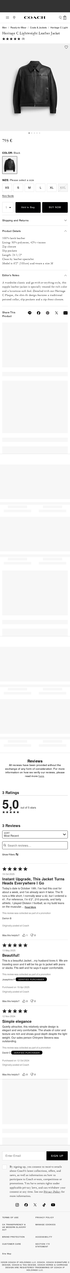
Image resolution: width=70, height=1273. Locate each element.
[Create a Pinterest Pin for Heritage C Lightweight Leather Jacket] (45, 313)
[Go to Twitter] (35, 1204)
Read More (30, 907)
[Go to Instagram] (17, 1204)
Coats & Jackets (38, 27)
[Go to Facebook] (26, 1204)
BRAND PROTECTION (13, 1237)
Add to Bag (28, 207)
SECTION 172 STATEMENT (42, 1245)
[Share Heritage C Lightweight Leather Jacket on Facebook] (36, 313)
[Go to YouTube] (53, 1204)
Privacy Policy (52, 1192)
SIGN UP (57, 1155)
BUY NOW (55, 207)
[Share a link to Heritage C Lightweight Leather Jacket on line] (27, 313)
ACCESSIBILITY (43, 1237)
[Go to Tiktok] (44, 1204)
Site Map (6, 1253)
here (41, 776)
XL (52, 187)
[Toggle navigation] (6, 17)
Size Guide (8, 196)
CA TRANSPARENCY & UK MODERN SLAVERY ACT (14, 1227)
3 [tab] (34, 133)
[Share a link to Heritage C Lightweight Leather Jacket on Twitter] (54, 313)
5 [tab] (39, 133)
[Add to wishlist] (66, 47)
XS (7, 187)
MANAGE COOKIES (45, 1224)
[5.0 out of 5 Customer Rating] (11, 38)
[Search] (60, 17)
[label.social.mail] (63, 313)
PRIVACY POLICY (44, 1217)
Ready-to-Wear (18, 27)
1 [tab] (29, 133)
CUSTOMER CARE (11, 1244)
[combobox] (35, 834)
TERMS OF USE (10, 1217)
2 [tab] (31, 133)
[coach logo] (34, 17)
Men (4, 27)
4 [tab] (37, 133)
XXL (63, 187)
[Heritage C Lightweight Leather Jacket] (35, 87)
